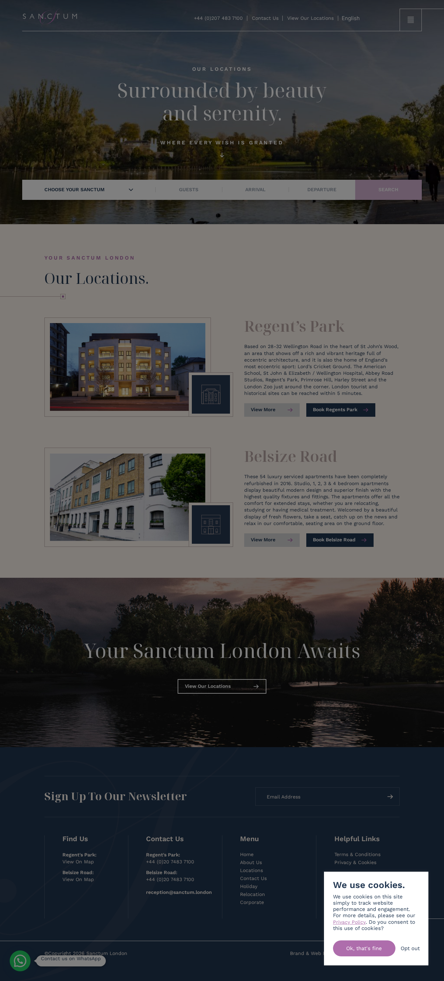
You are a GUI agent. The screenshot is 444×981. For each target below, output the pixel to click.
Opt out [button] (410, 948)
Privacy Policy (349, 922)
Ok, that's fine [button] (364, 948)
